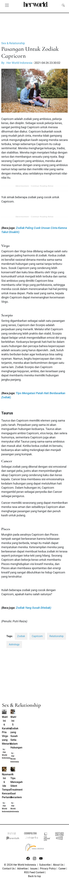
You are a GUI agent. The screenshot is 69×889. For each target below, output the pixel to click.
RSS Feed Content (34, 872)
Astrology (14, 644)
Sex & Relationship (13, 43)
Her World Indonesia (6, 755)
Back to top (34, 876)
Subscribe (44, 864)
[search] (63, 5)
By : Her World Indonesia (16, 62)
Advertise (22, 868)
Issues (33, 868)
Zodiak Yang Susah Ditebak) (33, 607)
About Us (58, 864)
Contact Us (8, 868)
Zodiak (21, 636)
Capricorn (37, 636)
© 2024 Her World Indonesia (20, 864)
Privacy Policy (48, 868)
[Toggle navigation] (7, 5)
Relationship (56, 636)
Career (62, 868)
